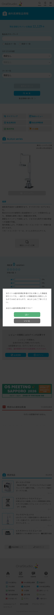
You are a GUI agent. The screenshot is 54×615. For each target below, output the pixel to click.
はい (27, 314)
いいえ (27, 321)
